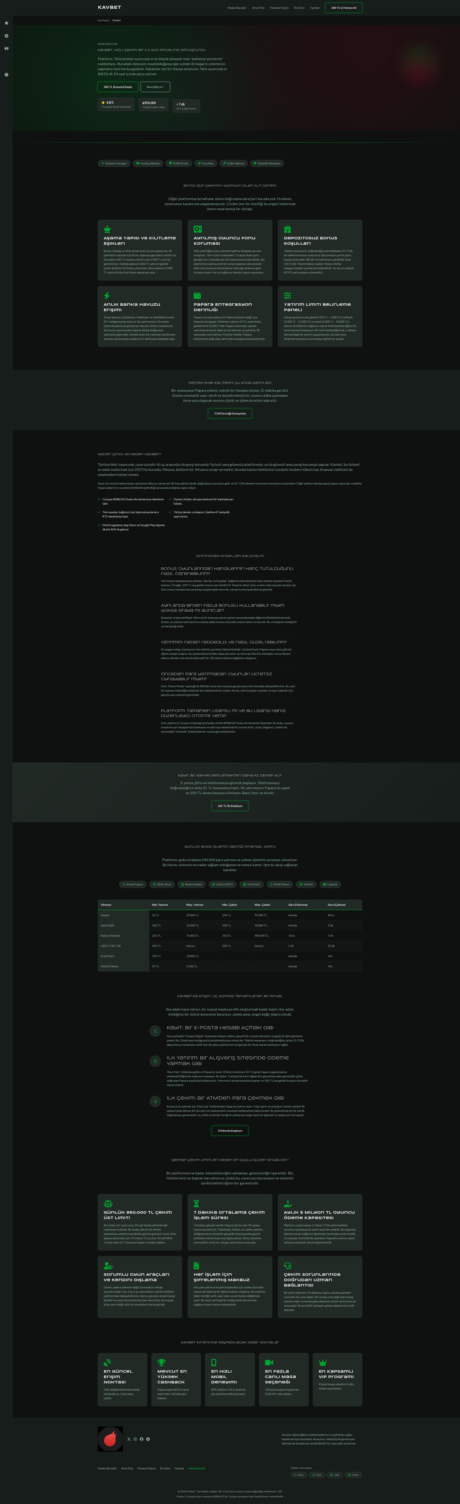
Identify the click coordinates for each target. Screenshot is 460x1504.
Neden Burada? (237, 7)
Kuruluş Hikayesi (150, 163)
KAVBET (109, 8)
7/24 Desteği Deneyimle (230, 413)
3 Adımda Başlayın (230, 1130)
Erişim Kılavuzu (235, 163)
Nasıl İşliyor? (155, 86)
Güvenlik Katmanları (269, 163)
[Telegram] (148, 1439)
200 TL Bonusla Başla (118, 86)
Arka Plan (258, 7)
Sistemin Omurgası (116, 163)
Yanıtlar (315, 7)
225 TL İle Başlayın (230, 805)
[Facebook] (141, 1439)
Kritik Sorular (180, 163)
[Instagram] (135, 1439)
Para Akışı (207, 163)
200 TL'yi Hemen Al (343, 7)
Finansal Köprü (279, 7)
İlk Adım (299, 7)
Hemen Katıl (196, 1468)
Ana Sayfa (103, 20)
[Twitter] (129, 1439)
